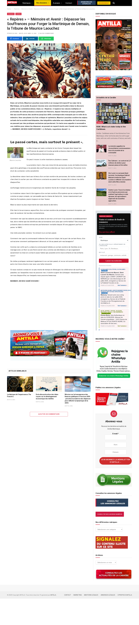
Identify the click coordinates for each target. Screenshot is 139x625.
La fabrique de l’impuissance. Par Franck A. (19, 395)
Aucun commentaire (47, 33)
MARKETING (78, 595)
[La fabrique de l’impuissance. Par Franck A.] (20, 384)
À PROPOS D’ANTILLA (125, 595)
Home (9, 9)
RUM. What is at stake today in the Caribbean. (111, 128)
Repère (18, 14)
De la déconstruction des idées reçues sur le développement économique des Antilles (47, 396)
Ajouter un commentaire (49, 414)
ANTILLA (53, 595)
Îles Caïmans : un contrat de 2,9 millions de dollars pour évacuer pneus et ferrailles (119, 163)
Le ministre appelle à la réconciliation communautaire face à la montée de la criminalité (119, 149)
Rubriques (27, 3)
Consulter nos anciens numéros (109, 514)
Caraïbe (99, 122)
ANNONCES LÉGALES (108, 595)
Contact (68, 3)
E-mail (116, 434)
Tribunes (11, 14)
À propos (56, 3)
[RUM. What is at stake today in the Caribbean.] (113, 113)
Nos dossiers (41, 3)
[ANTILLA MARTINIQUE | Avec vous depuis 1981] (12, 3)
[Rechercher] (113, 3)
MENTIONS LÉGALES (91, 595)
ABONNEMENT (104, 3)
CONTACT (67, 595)
